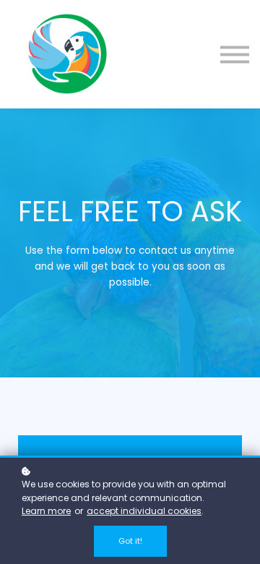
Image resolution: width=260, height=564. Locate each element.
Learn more (46, 511)
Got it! (130, 541)
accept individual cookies (144, 511)
